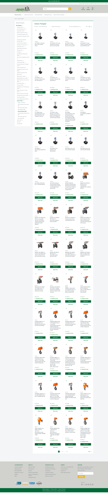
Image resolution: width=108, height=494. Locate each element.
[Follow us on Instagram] (86, 484)
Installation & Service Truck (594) (22, 70)
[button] (40, 30)
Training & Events (48, 14)
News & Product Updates (59, 14)
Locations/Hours (64, 468)
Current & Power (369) (21, 43)
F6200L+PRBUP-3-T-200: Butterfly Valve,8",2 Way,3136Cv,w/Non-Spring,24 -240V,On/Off (70, 430)
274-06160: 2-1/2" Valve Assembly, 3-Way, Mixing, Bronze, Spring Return (85, 79)
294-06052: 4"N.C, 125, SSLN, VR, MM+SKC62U (70, 149)
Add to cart (40, 57)
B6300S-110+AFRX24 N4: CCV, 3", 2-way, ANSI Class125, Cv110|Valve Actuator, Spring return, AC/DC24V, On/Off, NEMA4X (40, 221)
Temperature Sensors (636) (22, 95)
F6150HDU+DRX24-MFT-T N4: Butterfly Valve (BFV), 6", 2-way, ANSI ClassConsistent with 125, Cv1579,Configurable (55, 396)
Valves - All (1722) (21, 102)
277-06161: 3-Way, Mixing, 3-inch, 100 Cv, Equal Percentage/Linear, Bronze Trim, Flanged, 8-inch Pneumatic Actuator (55, 115)
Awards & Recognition (33, 472)
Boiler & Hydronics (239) (22, 32)
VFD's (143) (19, 120)
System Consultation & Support (33, 475)
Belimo (81, 181)
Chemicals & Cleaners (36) (22, 34)
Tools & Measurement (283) (22, 99)
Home (16, 18)
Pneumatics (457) (20, 83)
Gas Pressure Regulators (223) (23, 57)
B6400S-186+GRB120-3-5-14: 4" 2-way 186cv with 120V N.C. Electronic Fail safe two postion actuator (40, 254)
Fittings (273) (19, 50)
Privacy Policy (54, 489)
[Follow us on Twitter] (84, 484)
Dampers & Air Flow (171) (22, 44)
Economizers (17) (20, 46)
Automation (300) (20, 30)
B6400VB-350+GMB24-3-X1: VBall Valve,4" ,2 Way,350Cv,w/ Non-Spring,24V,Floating (40, 288)
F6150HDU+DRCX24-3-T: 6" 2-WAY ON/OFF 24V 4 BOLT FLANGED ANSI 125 (40, 395)
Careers (30, 470)
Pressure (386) (20, 85)
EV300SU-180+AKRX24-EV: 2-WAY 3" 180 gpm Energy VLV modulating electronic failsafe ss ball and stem (55, 289)
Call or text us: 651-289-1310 (67, 467)
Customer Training (49, 472)
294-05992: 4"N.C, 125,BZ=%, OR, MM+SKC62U (54, 150)
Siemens (36, 41)
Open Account (97, 3)
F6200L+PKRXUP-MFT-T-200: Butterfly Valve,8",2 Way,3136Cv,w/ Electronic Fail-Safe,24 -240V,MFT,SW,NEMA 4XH (55, 432)
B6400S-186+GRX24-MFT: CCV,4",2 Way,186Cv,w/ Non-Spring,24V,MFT (54, 254)
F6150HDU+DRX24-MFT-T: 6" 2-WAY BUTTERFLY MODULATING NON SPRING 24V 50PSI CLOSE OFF (70, 396)
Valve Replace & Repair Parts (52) (23, 114)
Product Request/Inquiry (50, 474)
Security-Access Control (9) (22, 93)
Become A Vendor (49, 476)
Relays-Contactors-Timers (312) (22, 91)
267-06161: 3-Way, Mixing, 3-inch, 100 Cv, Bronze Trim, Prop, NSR (70, 44)
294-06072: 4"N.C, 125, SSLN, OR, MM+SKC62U (85, 149)
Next (89, 451)
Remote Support (46, 489)
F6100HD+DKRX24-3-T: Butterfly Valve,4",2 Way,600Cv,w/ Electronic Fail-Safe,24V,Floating (40, 323)
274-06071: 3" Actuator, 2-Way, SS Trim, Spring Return (70, 79)
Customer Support (19, 467)
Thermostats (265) (21, 97)
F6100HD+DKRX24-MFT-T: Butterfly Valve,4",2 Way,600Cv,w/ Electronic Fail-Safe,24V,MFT (70, 323)
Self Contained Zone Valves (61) (23, 105)
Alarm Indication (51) (21, 29)
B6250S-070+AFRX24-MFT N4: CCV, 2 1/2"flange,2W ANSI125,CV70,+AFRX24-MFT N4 (85, 186)
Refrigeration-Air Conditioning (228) (23, 87)
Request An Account (19, 472)
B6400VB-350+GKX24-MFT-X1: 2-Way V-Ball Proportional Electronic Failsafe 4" (85, 254)
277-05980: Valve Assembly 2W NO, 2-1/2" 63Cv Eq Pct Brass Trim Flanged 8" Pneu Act (40, 114)
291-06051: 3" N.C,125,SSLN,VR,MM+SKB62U (40, 150)
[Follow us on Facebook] (82, 484)
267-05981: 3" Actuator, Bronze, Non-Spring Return (40, 44)
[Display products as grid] (89, 26)
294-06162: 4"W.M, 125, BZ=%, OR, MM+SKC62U (40, 184)
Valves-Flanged (21, 18)
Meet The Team (31, 467)
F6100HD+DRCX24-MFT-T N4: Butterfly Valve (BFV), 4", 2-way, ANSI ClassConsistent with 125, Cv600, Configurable (85, 324)
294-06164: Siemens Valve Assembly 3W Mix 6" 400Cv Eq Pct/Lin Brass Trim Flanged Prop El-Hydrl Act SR (55, 186)
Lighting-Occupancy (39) (22, 72)
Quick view (40, 60)
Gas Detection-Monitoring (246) (22, 54)
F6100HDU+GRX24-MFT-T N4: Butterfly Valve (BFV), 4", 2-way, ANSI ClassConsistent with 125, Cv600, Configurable (40, 360)
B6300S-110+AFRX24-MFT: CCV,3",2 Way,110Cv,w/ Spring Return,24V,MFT (54, 219)
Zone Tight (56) (21, 118)
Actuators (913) (20, 27)
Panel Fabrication (38, 14)
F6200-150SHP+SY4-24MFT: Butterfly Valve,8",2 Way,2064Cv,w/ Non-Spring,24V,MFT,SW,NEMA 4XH (40, 431)
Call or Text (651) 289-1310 (54, 1)
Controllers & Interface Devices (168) (21, 40)
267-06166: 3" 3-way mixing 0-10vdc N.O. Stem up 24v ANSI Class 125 (85, 44)
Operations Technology (50, 468)
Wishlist (16, 474)
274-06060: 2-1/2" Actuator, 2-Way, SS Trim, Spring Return (55, 79)
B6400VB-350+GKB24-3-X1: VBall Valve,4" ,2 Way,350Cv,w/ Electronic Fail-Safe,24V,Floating (70, 254)
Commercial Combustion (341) (23, 36)
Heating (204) (20, 60)
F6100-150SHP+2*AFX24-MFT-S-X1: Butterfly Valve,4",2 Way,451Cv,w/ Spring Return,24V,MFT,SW (70, 289)
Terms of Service (62, 489)
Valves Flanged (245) (22, 111)
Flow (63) (19, 52)
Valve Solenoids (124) (22, 116)
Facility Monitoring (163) (22, 48)
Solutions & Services (28, 14)
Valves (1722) (20, 100)
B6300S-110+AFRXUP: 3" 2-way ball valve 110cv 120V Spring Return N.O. (70, 219)
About (102, 3)
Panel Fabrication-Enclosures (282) (23, 80)
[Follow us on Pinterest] (88, 484)
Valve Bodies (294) (21, 109)
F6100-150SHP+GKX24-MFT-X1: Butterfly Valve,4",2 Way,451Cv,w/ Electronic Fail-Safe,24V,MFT (85, 289)
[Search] (69, 9)
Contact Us (63, 470)
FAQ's (16, 476)
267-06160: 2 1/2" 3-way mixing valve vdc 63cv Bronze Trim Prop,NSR (55, 44)
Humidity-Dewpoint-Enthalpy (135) (23, 65)
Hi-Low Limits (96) (20, 62)
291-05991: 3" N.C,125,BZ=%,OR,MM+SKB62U (85, 114)
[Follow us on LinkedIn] (92, 484)
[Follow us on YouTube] (90, 484)
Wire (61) (18, 121)
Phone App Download (84, 3)
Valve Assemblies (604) (22, 107)
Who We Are (31, 468)
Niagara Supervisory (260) (22, 78)
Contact (106, 3)
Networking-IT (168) (21, 76)
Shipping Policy (18, 468)
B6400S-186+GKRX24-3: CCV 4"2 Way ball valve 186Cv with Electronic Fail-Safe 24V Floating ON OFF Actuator (85, 220)
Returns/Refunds (18, 470)
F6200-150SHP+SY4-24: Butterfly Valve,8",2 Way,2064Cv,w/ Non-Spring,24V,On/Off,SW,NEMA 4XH (85, 396)
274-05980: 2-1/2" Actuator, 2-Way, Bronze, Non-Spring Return (40, 79)
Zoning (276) (19, 123)
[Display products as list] (91, 26)
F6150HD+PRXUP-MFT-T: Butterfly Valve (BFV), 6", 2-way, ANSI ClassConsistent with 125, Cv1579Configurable (85, 360)
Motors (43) (19, 74)
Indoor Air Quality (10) (21, 67)
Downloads (91, 3)
